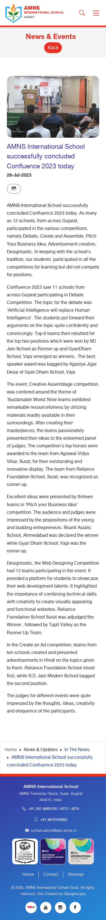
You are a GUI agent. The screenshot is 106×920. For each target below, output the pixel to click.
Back (53, 47)
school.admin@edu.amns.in (53, 831)
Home (11, 749)
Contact (51, 874)
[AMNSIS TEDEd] (31, 907)
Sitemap (76, 874)
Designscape (75, 894)
